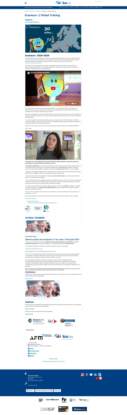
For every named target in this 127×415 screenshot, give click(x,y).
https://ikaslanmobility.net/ (32, 22)
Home (26, 11)
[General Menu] (26, 3)
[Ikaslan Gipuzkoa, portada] (63, 3)
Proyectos (32, 11)
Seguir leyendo (29, 278)
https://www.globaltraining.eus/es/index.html (44, 251)
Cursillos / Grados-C (75, 7)
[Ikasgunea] (80, 409)
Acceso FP (61, 7)
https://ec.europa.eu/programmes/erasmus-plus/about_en (42, 202)
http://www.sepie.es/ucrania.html (33, 63)
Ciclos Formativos (84, 7)
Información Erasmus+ (31, 198)
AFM (26, 254)
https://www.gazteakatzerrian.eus (34, 248)
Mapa (101, 7)
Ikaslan (38, 11)
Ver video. (33, 193)
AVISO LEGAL (57, 390)
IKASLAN (31, 254)
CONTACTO (30, 390)
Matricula (67, 7)
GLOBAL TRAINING (35, 218)
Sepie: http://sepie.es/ (33, 201)
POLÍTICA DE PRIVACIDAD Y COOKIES (44, 390)
